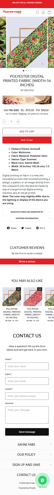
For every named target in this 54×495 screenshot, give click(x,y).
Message (9, 403)
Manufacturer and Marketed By (27, 212)
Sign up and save (26, 464)
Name (8, 359)
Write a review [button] (27, 261)
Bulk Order (27, 140)
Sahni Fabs (26, 444)
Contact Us (26, 475)
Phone (9, 389)
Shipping (22, 113)
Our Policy (26, 454)
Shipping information (27, 218)
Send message (27, 431)
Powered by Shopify (27, 488)
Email (8, 374)
